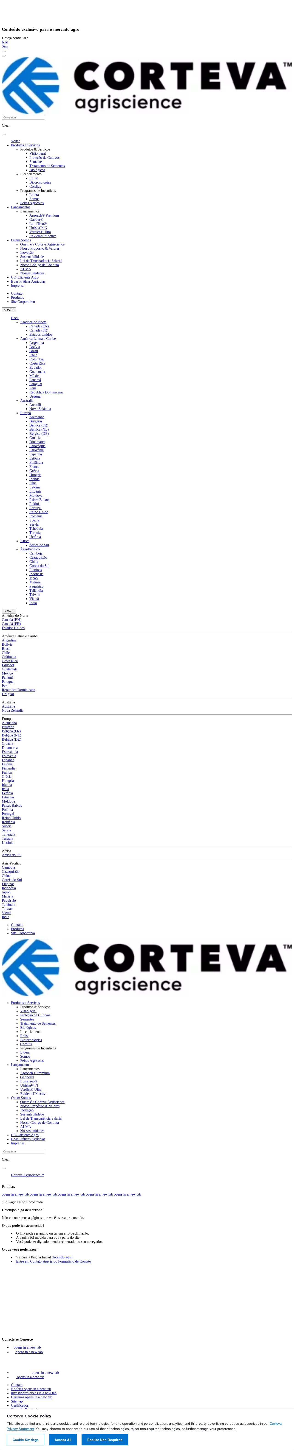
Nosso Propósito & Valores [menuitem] (39, 248)
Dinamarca (37, 442)
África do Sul (39, 545)
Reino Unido (38, 512)
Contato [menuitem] (17, 293)
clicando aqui (62, 1257)
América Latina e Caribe (38, 338)
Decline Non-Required (104, 1440)
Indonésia (36, 574)
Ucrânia (35, 537)
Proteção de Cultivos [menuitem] (44, 157)
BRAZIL (9, 310)
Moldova (35, 495)
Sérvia (34, 524)
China (33, 561)
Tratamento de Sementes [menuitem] (47, 166)
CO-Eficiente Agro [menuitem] (25, 277)
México (34, 376)
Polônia (34, 504)
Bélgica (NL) (39, 429)
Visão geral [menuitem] (37, 153)
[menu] (4, 51)
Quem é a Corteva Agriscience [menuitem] (42, 244)
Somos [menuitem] (34, 199)
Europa (25, 413)
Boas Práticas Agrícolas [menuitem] (28, 281)
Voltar (15, 141)
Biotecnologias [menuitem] (40, 182)
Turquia (35, 533)
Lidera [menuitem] (34, 195)
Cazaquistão (38, 557)
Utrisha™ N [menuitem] (38, 228)
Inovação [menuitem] (27, 252)
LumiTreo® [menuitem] (38, 224)
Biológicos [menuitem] (37, 170)
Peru (32, 388)
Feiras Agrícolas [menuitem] (32, 203)
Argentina (36, 343)
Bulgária (35, 421)
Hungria (35, 475)
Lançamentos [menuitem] (20, 207)
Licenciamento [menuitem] (31, 174)
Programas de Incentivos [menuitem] (38, 190)
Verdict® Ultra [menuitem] (40, 232)
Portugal (35, 508)
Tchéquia (36, 528)
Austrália (26, 400)
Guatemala (37, 372)
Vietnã (34, 599)
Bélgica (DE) (39, 433)
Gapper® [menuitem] (36, 219)
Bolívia (34, 347)
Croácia (35, 438)
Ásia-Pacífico (30, 549)
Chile (33, 355)
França (34, 466)
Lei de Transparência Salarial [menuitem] (41, 261)
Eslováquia (37, 446)
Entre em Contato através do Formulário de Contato (53, 1261)
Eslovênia (36, 450)
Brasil (33, 351)
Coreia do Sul (39, 566)
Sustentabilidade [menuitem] (32, 257)
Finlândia (36, 462)
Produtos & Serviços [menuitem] (35, 149)
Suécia (34, 520)
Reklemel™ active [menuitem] (42, 236)
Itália (33, 483)
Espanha (35, 454)
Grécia (34, 471)
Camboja (35, 553)
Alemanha (36, 417)
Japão (33, 578)
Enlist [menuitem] (33, 178)
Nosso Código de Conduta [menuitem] (39, 265)
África (24, 541)
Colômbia (36, 359)
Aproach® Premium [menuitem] (44, 215)
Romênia (35, 516)
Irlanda (34, 479)
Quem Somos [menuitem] (21, 240)
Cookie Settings (26, 1440)
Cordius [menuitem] (35, 186)
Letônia (34, 487)
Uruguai (35, 396)
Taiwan (34, 595)
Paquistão (36, 586)
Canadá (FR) (38, 330)
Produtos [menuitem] (17, 297)
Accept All (63, 1440)
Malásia (35, 582)
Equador (35, 367)
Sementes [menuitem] (36, 162)
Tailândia (36, 590)
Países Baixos (39, 500)
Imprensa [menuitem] (17, 285)
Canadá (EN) (39, 326)
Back (15, 318)
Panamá (35, 380)
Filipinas (35, 570)
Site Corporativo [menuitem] (23, 302)
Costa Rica (37, 363)
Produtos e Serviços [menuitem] (25, 145)
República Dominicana (46, 392)
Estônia (34, 458)
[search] (4, 134)
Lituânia (35, 491)
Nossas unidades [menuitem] (32, 273)
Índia (33, 603)
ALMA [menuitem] (25, 269)
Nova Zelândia (40, 409)
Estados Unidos (40, 334)
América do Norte (33, 322)
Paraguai (35, 384)
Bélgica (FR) (38, 425)
